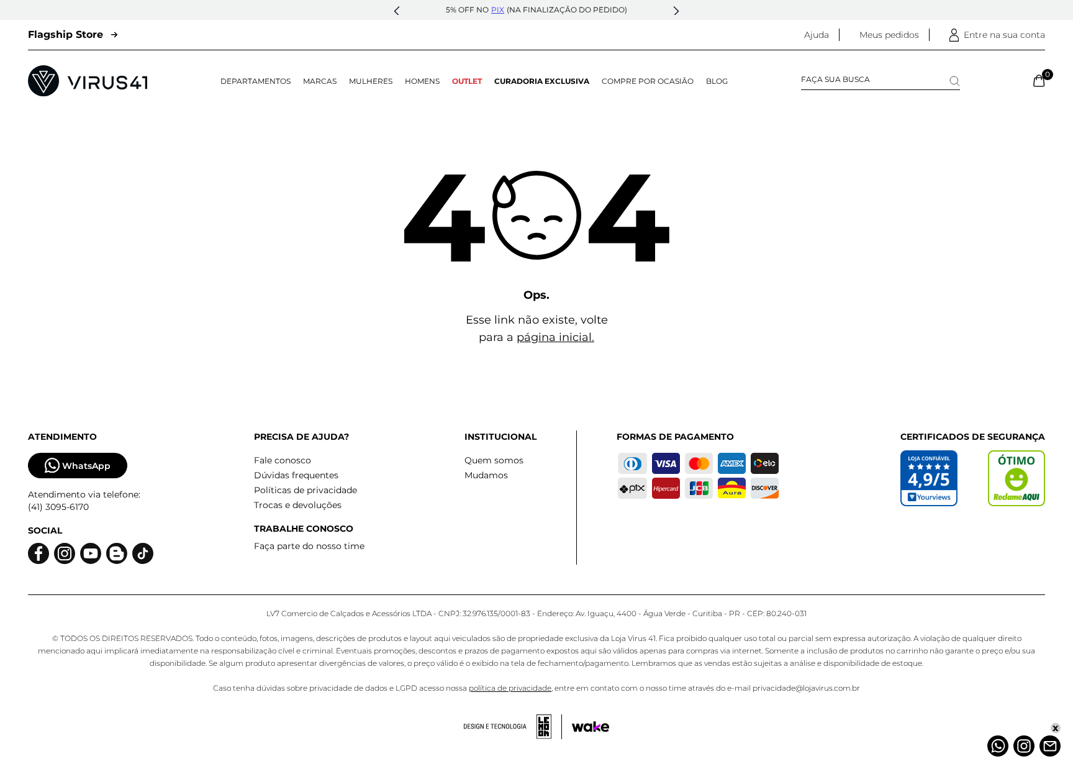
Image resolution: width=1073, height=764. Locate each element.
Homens (422, 81)
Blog (717, 81)
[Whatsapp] (997, 746)
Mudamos (486, 475)
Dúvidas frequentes (296, 475)
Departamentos (255, 81)
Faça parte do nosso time (309, 546)
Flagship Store (65, 34)
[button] (397, 11)
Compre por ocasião (648, 81)
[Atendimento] (1050, 746)
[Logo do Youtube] (90, 554)
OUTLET (467, 81)
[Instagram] (1024, 746)
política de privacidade (510, 688)
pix (497, 9)
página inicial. (555, 337)
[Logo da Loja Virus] (87, 80)
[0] (1039, 81)
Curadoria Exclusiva (541, 81)
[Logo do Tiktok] (142, 554)
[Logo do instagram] (64, 554)
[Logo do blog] (116, 554)
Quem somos (493, 460)
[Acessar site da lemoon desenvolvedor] (513, 726)
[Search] (954, 81)
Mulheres (370, 81)
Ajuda (816, 34)
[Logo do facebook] (38, 554)
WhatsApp (86, 465)
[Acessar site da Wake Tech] (590, 726)
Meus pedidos (889, 34)
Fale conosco (282, 460)
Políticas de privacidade (305, 490)
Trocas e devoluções (298, 505)
